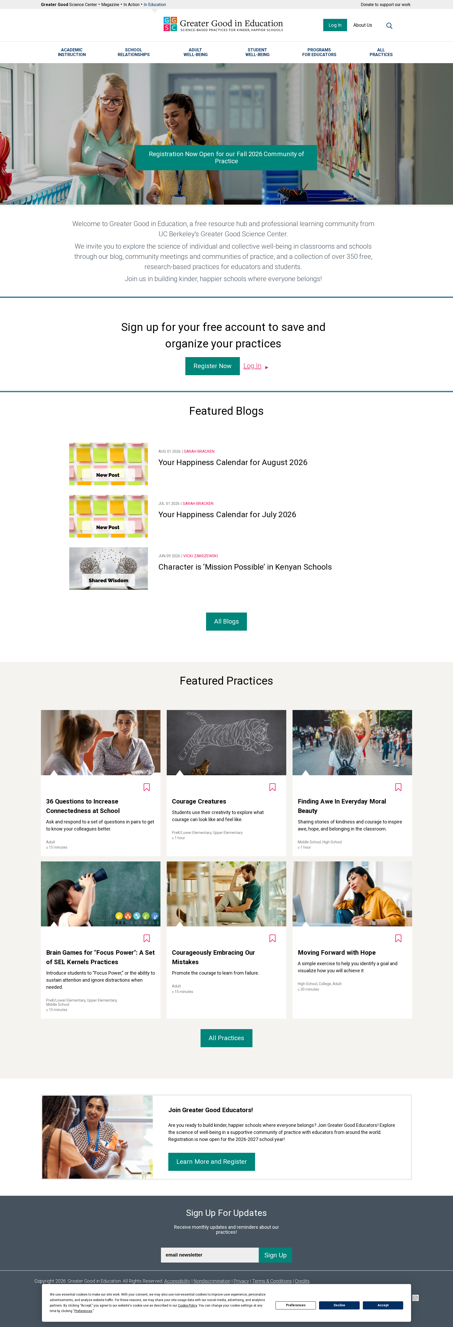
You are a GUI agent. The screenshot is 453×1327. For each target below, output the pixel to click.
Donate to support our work (386, 4)
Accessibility (177, 1281)
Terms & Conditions (272, 1281)
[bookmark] (146, 787)
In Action (131, 4)
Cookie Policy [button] (187, 1305)
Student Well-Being (257, 52)
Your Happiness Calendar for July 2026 (227, 514)
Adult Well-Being (196, 52)
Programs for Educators (319, 52)
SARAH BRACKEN (199, 451)
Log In (335, 25)
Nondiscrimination (211, 1281)
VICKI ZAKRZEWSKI (200, 556)
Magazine (110, 4)
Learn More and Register (211, 1161)
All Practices (381, 52)
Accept (383, 1305)
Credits (302, 1281)
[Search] (389, 27)
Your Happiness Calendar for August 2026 (233, 462)
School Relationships (134, 52)
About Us (362, 25)
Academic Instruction (72, 52)
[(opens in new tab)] (415, 1299)
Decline (339, 1305)
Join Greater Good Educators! (210, 1110)
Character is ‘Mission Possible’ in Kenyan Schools (245, 566)
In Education (155, 4)
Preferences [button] (83, 1311)
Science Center (69, 4)
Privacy (241, 1281)
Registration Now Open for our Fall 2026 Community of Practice (226, 157)
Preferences (296, 1305)
